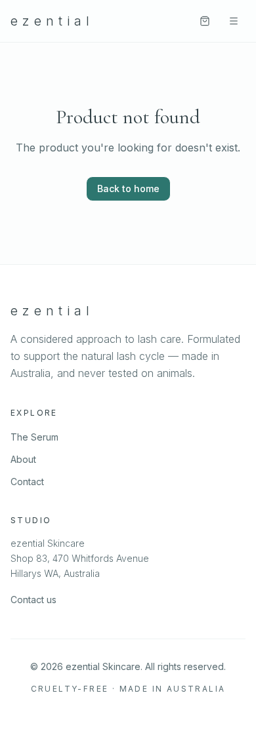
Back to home (128, 188)
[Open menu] (233, 21)
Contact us (33, 599)
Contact (27, 481)
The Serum (34, 437)
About (23, 459)
